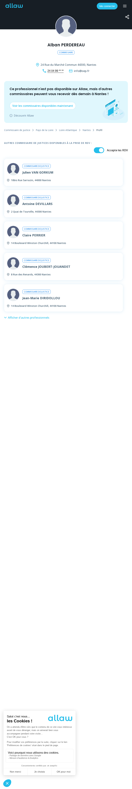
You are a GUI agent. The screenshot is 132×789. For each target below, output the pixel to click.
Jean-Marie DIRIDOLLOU (41, 298)
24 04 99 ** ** (55, 70)
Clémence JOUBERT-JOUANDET (46, 267)
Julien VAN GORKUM (37, 172)
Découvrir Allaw (24, 115)
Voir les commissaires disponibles (42, 106)
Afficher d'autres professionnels (28, 317)
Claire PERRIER (33, 235)
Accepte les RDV (117, 150)
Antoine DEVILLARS (37, 204)
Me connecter (107, 6)
